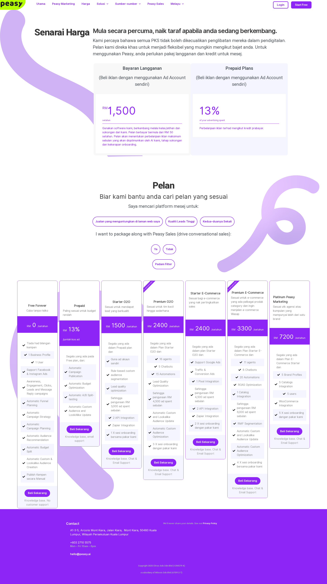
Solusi (101, 3)
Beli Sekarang (37, 493)
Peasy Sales (155, 3)
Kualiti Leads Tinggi (181, 221)
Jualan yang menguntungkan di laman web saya (127, 221)
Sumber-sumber (126, 3)
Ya (155, 249)
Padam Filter (163, 264)
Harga (86, 3)
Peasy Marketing (63, 3)
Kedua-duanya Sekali (217, 221)
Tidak (169, 249)
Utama (40, 3)
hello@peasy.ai (80, 554)
